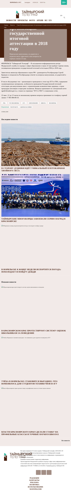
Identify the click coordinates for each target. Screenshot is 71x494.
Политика (34, 485)
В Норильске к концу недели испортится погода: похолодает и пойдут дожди (31, 270)
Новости (11, 20)
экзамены (52, 103)
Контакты (34, 480)
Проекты (23, 20)
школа (43, 103)
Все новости (66, 440)
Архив (40, 20)
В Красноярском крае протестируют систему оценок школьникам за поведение (33, 331)
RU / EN (48, 20)
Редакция (34, 478)
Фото (32, 20)
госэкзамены (14, 103)
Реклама (34, 482)
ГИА (4, 103)
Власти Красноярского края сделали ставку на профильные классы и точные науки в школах (30, 433)
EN (61, 15)
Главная (6, 25)
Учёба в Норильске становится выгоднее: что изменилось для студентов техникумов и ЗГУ (29, 382)
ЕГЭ (24, 103)
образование (33, 103)
